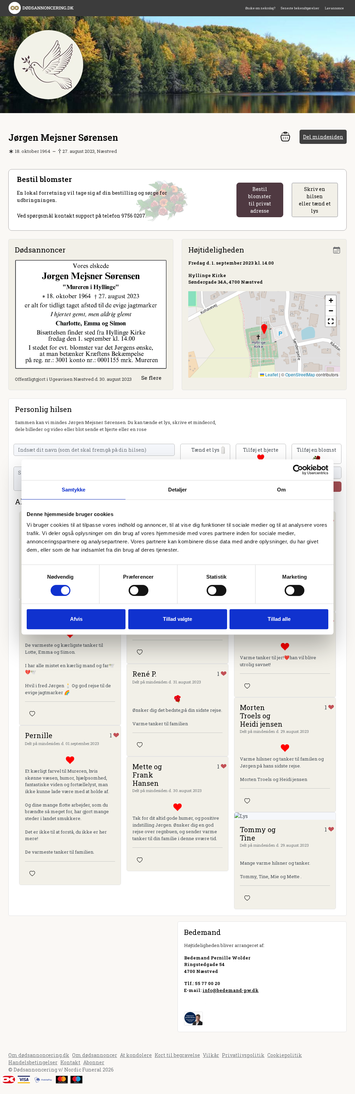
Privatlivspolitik (243, 1055)
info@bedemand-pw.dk (230, 990)
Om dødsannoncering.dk (38, 1055)
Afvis (76, 619)
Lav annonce (334, 8)
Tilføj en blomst (316, 450)
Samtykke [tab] (74, 490)
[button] (264, 329)
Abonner (93, 1062)
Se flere (151, 378)
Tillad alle (279, 619)
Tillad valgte (177, 619)
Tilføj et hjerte (260, 450)
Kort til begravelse (177, 1055)
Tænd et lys (205, 450)
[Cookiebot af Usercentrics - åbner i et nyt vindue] (298, 470)
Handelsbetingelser (33, 1062)
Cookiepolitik (284, 1055)
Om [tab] (281, 490)
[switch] (138, 590)
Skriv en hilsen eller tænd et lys (315, 200)
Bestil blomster (259, 200)
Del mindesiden (323, 137)
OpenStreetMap (300, 374)
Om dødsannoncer (94, 1055)
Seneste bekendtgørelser (300, 8)
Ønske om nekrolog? (260, 8)
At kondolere (136, 1055)
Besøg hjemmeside (207, 1002)
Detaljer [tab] (177, 490)
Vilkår (211, 1055)
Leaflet (271, 374)
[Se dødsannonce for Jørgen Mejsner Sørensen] (91, 314)
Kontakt (70, 1062)
